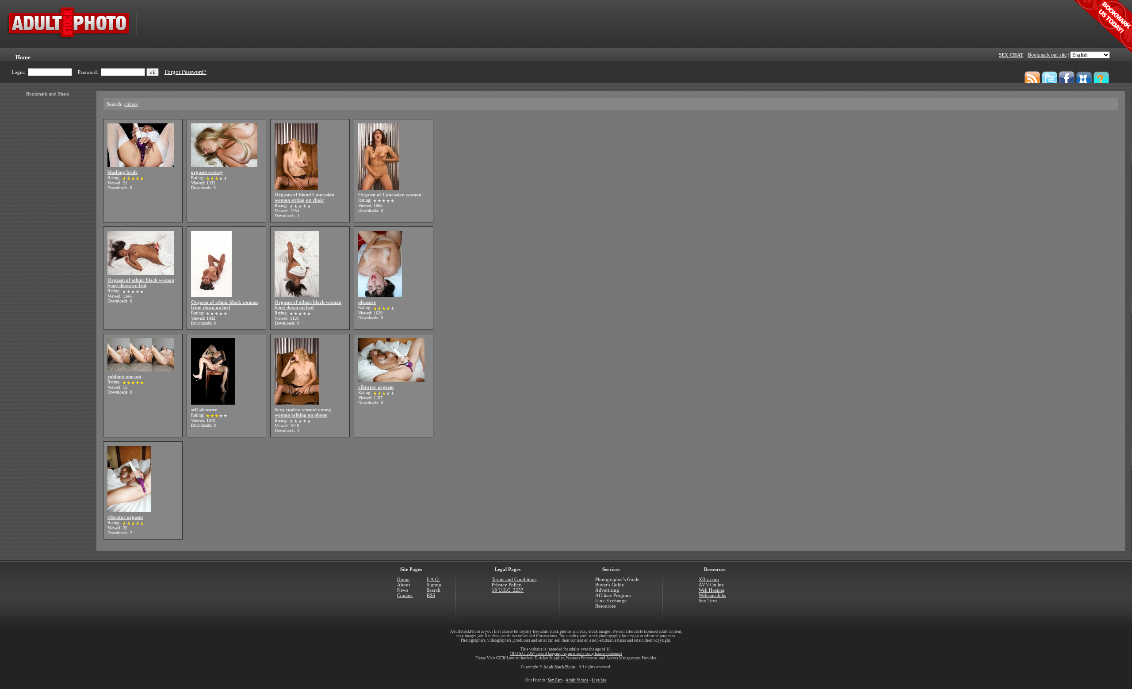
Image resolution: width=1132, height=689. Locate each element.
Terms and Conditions (514, 579)
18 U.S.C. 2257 (508, 590)
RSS (431, 595)
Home (403, 579)
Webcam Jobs (712, 595)
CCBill (502, 658)
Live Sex (599, 680)
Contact (405, 595)
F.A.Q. (433, 579)
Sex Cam (555, 680)
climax (131, 104)
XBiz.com (709, 579)
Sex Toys (708, 600)
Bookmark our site (1047, 55)
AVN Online (711, 584)
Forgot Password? (185, 72)
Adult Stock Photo (559, 667)
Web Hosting (712, 590)
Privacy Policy (506, 584)
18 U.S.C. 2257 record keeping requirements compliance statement (566, 653)
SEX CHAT (1011, 54)
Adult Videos (577, 680)
